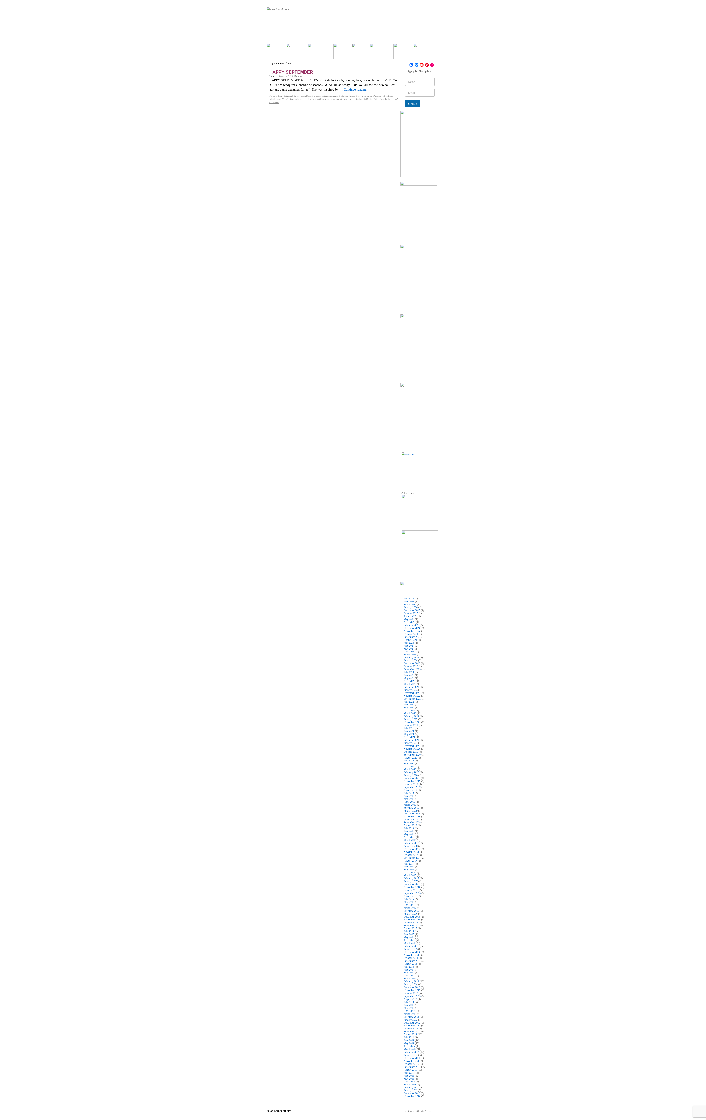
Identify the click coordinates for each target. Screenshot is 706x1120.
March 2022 (410, 713)
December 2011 (412, 1058)
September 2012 (412, 1031)
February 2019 (411, 807)
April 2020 (409, 766)
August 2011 (410, 1069)
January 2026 (411, 607)
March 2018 (410, 840)
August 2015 (410, 928)
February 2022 (411, 716)
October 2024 (411, 634)
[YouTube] (422, 65)
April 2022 (409, 710)
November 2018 (412, 816)
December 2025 (412, 610)
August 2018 (410, 825)
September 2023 (412, 669)
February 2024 (411, 657)
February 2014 (411, 981)
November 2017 (412, 852)
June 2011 (409, 1075)
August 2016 (410, 896)
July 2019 (409, 793)
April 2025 (409, 622)
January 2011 (410, 1090)
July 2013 (409, 1002)
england (325, 96)
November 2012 (412, 1025)
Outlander (377, 96)
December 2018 (412, 813)
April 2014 (409, 975)
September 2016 (412, 893)
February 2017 (411, 878)
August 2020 (410, 757)
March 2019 (410, 804)
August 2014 (410, 963)
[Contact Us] (419, 470)
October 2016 (411, 890)
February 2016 (411, 910)
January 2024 (411, 660)
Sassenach (294, 99)
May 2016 (409, 902)
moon (360, 96)
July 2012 (409, 1037)
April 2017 (409, 872)
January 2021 (411, 743)
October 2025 (411, 613)
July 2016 (409, 899)
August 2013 (410, 999)
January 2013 (411, 1019)
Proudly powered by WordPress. (417, 1111)
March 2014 (410, 978)
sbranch (301, 76)
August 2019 (410, 790)
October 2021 (411, 725)
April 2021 (409, 737)
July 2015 (409, 931)
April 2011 (409, 1081)
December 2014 (412, 952)
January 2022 (411, 719)
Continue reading (357, 89)
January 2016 (411, 913)
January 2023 (411, 690)
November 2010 (412, 1096)
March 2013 (410, 1014)
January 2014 (411, 984)
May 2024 (409, 648)
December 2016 (412, 884)
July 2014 (409, 966)
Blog (280, 96)
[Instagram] (432, 65)
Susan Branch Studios (352, 99)
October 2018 (411, 819)
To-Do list (367, 99)
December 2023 (412, 663)
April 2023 (409, 681)
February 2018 (411, 843)
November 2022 (412, 695)
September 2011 (412, 1067)
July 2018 (409, 828)
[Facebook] (411, 65)
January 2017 (411, 881)
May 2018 (409, 834)
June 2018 (409, 831)
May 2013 (409, 1008)
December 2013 (412, 987)
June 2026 (409, 601)
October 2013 (411, 993)
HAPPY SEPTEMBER (291, 72)
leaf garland (334, 96)
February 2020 (411, 772)
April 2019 (409, 801)
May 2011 (409, 1078)
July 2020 (409, 760)
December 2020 (412, 746)
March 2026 (410, 604)
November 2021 (412, 722)
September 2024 (412, 637)
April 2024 (409, 651)
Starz (333, 99)
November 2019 (412, 781)
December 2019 (412, 778)
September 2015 (412, 925)
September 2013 (412, 996)
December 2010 (412, 1093)
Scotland (303, 99)
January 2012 (411, 1055)
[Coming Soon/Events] (426, 52)
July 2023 (409, 672)
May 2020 (409, 763)
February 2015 (411, 946)
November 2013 (412, 990)
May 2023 (409, 678)
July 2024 (409, 642)
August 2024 (410, 640)
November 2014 (412, 955)
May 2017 (409, 869)
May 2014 (409, 972)
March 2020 (410, 769)
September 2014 (412, 961)
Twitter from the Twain (383, 99)
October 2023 (411, 666)
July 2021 (409, 728)
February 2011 (411, 1087)
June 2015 (409, 934)
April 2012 (409, 1046)
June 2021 (409, 731)
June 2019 (409, 796)
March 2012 (410, 1049)
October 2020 (411, 751)
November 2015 (412, 919)
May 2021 (409, 734)
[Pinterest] (427, 65)
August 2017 (410, 860)
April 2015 (409, 940)
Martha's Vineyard (349, 96)
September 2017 (412, 857)
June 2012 (409, 1040)
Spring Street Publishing (319, 99)
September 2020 (412, 754)
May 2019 (409, 799)
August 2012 (410, 1034)
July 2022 (409, 701)
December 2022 (412, 693)
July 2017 (409, 863)
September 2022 (412, 698)
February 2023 (411, 687)
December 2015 (412, 916)
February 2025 (411, 625)
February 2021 (411, 740)
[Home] (276, 52)
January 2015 (411, 949)
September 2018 (412, 822)
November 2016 (412, 887)
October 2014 (411, 958)
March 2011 (410, 1084)
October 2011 (411, 1064)
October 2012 (411, 1028)
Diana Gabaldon (313, 96)
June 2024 (409, 645)
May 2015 (409, 937)
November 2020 (412, 748)
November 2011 (412, 1061)
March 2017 (410, 875)
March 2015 (410, 943)
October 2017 (411, 854)
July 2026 (409, 598)
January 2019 (411, 810)
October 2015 (411, 922)
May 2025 (409, 619)
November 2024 (412, 631)
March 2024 (410, 654)
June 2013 (409, 1005)
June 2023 (409, 675)
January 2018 (411, 846)
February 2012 (411, 1052)
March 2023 (410, 684)
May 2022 (409, 707)
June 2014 (409, 969)
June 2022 (409, 704)
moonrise (368, 96)
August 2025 (410, 616)
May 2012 (409, 1043)
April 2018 (409, 837)
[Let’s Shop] (343, 52)
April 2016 (409, 905)
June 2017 (409, 866)
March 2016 (410, 907)
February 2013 (411, 1016)
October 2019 (411, 784)
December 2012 (412, 1022)
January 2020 (411, 775)
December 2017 (412, 849)
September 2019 (412, 787)
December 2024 (412, 628)
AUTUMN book (297, 96)
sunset (339, 99)
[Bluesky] (416, 65)
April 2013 (409, 1011)
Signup (412, 103)
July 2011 (409, 1072)
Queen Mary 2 (282, 99)
